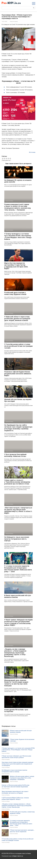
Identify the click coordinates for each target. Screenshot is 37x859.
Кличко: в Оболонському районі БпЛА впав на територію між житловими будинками (15, 786)
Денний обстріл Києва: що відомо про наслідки (17, 400)
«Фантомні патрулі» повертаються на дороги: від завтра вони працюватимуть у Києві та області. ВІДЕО (18, 510)
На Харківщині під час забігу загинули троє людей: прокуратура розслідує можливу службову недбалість (18, 427)
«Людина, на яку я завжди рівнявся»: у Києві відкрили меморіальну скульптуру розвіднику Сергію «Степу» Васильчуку (15, 652)
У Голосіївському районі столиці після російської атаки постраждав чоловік (18, 346)
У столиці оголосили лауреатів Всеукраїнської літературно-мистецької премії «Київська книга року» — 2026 (18, 568)
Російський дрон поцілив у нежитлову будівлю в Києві (15, 293)
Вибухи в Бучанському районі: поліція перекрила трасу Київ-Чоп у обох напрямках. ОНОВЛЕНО (22, 778)
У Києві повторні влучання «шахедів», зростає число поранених (22, 830)
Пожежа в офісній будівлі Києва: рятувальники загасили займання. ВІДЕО (17, 373)
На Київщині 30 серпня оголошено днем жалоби (17, 181)
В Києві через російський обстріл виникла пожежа (17, 596)
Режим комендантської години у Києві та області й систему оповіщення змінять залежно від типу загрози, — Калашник (17, 207)
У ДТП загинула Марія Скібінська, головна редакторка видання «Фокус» (15, 798)
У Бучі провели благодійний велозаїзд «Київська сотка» (15, 455)
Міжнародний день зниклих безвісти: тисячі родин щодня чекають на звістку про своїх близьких (16, 683)
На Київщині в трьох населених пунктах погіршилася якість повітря (16, 539)
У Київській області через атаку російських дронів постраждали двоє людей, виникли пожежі (17, 318)
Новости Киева (14, 21)
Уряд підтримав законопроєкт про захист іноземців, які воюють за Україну (15, 792)
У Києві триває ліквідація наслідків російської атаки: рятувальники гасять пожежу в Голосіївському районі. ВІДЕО (18, 622)
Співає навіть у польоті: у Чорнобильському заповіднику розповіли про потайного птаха (17, 482)
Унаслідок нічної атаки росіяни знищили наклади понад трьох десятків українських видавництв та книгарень (17, 764)
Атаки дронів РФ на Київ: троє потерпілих (16, 710)
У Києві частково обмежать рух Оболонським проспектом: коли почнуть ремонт (16, 756)
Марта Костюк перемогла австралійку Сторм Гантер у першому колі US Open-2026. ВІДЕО (16, 266)
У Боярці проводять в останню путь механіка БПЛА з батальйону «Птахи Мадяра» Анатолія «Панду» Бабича (18, 236)
